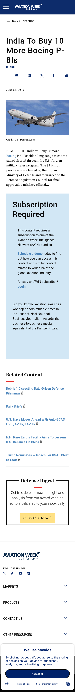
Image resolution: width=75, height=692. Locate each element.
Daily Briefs (14, 406)
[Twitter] (4, 574)
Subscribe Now (35, 518)
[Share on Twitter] (42, 76)
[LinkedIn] (28, 574)
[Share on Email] (17, 76)
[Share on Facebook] (54, 76)
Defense (28, 21)
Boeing (11, 156)
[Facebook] (12, 574)
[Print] (67, 76)
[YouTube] (20, 574)
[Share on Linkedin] (29, 76)
